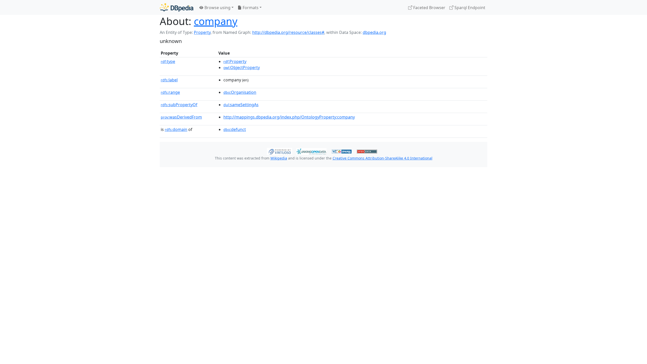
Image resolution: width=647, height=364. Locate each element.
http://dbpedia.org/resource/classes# (288, 32)
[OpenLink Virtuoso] (279, 151)
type (168, 61)
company (215, 21)
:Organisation (239, 92)
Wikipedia (278, 158)
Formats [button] (250, 7)
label (169, 80)
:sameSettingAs (241, 104)
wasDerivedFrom (181, 117)
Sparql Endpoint (469, 7)
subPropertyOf (179, 104)
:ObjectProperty (241, 67)
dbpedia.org (374, 32)
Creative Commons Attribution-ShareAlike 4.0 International (382, 158)
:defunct (234, 129)
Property (202, 32)
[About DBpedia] (176, 7)
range (170, 92)
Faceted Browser (428, 7)
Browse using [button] (216, 7)
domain (176, 129)
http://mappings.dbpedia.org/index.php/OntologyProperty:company (289, 117)
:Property (234, 61)
